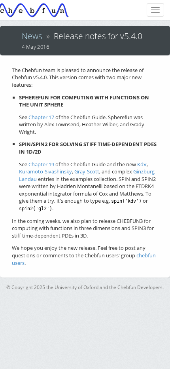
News (32, 36)
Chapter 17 (41, 117)
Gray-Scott (86, 171)
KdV (142, 164)
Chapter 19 (41, 164)
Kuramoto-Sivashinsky (45, 171)
